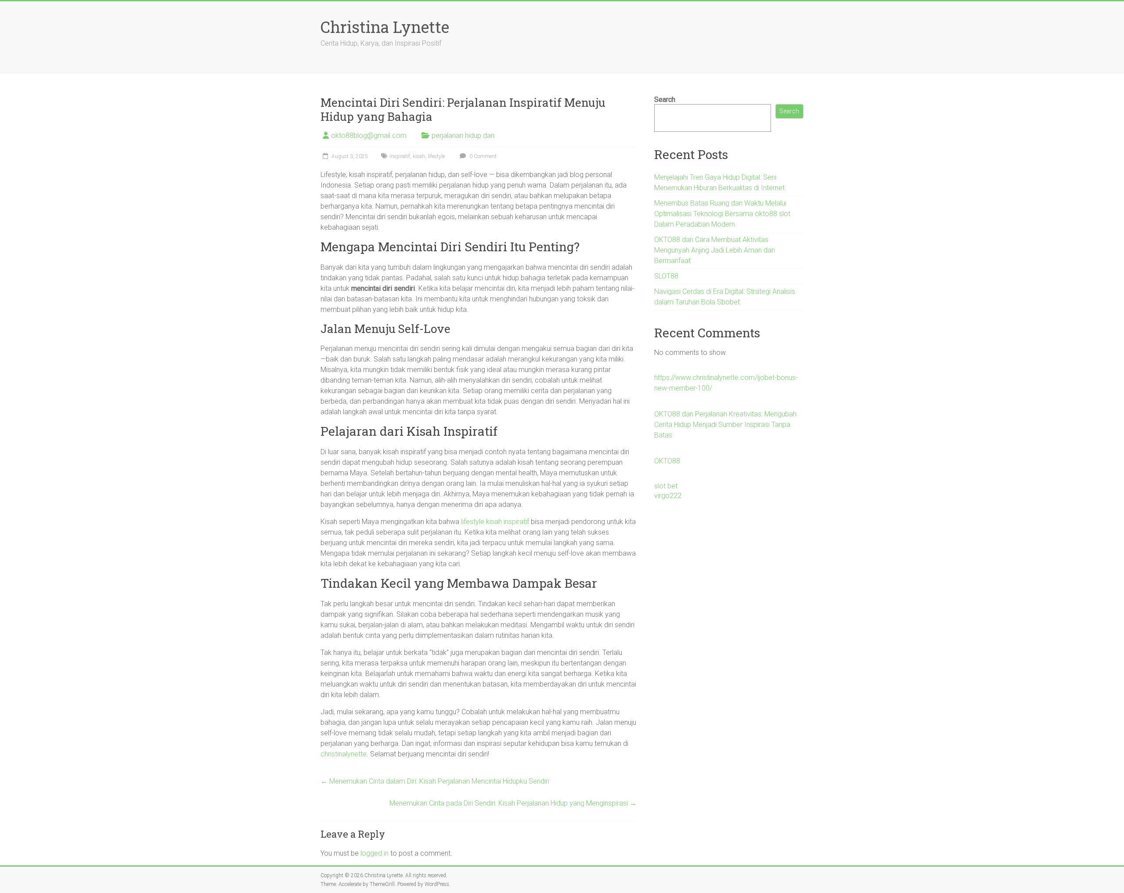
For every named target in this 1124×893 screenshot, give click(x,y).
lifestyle (436, 156)
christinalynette (344, 754)
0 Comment (482, 156)
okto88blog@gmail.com (369, 135)
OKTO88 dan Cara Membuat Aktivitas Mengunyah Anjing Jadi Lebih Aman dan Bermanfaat (714, 250)
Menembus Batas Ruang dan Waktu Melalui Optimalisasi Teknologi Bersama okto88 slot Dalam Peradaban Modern (722, 213)
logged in (374, 853)
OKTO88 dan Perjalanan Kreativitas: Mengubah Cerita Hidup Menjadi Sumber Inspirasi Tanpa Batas (725, 424)
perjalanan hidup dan (463, 135)
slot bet (665, 486)
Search (664, 99)
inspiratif (399, 156)
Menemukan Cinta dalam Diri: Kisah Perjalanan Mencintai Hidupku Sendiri (435, 781)
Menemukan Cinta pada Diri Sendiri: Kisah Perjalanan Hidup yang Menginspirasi (513, 803)
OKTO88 (667, 461)
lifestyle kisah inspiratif (495, 521)
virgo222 (667, 496)
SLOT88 (666, 276)
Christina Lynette (385, 26)
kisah (419, 156)
